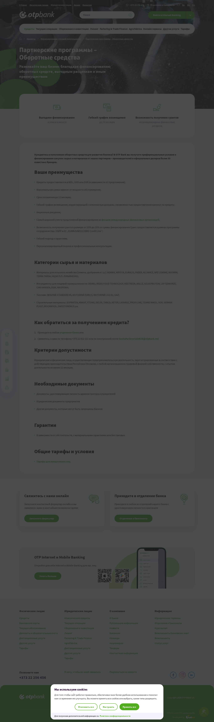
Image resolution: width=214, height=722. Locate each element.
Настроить (108, 706)
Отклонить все (86, 706)
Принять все (129, 706)
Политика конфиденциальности (115, 716)
